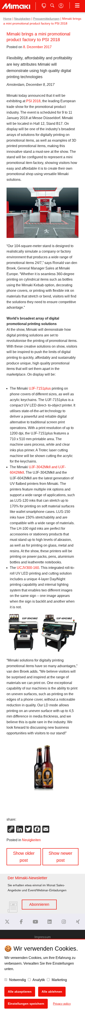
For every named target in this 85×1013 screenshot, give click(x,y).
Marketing (59, 980)
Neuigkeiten (22, 18)
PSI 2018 (33, 101)
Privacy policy (62, 1003)
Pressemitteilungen (46, 18)
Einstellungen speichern (26, 1003)
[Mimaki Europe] (7, 922)
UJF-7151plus (40, 388)
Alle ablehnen (52, 991)
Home (7, 18)
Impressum (42, 937)
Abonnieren (39, 904)
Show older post (24, 857)
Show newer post (60, 857)
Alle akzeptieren (20, 991)
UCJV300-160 (28, 568)
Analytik (38, 980)
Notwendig (17, 980)
